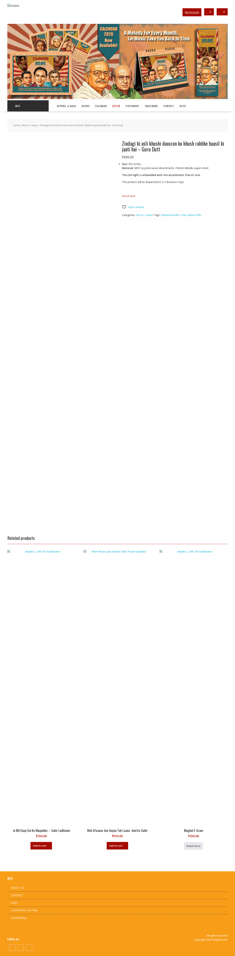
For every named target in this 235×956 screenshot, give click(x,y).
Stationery (132, 106)
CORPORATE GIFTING (24, 910)
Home (16, 125)
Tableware (151, 106)
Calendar (101, 106)
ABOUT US (17, 887)
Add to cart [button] (39, 845)
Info (17, 106)
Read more (193, 846)
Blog (183, 106)
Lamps (34, 125)
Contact (168, 106)
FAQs (14, 902)
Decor (116, 106)
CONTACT (17, 895)
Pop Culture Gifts (191, 215)
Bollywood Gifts (170, 215)
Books (86, 106)
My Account (192, 12)
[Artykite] (117, 98)
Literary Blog (18, 918)
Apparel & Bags (66, 106)
